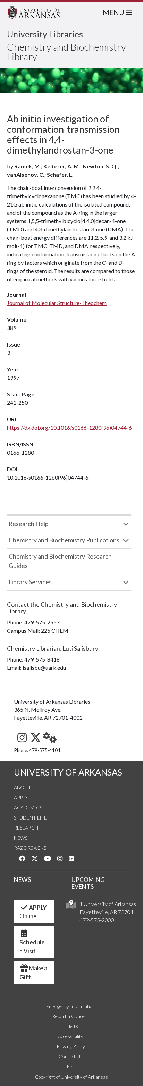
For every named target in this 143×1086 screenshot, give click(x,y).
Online (33, 912)
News (20, 838)
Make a (33, 972)
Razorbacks (30, 848)
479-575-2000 (96, 920)
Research (26, 828)
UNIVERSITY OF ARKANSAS (68, 772)
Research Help (29, 523)
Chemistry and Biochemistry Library (66, 51)
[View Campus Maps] (71, 906)
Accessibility (70, 1036)
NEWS (22, 879)
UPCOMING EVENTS (88, 883)
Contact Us (71, 1056)
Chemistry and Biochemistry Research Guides (60, 561)
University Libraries (45, 34)
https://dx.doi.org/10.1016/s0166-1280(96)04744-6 (69, 427)
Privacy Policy (71, 1046)
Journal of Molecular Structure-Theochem (57, 302)
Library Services (30, 582)
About (22, 787)
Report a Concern (71, 1016)
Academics (28, 808)
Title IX (70, 1026)
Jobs (71, 1066)
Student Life (30, 818)
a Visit (32, 946)
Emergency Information (70, 1006)
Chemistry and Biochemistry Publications (64, 540)
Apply (21, 797)
